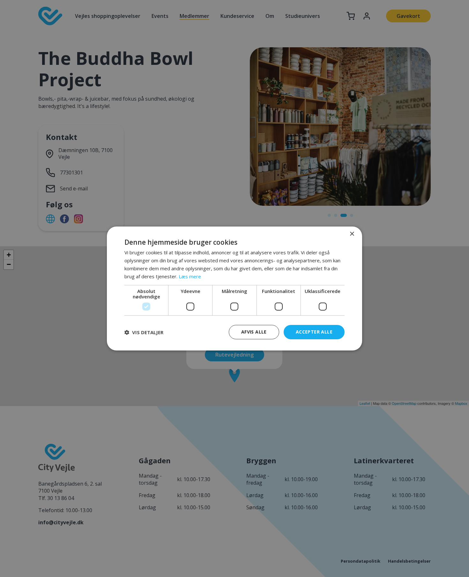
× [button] (351, 234)
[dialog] (234, 288)
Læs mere (190, 276)
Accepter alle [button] (314, 332)
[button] (143, 332)
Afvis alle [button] (254, 332)
